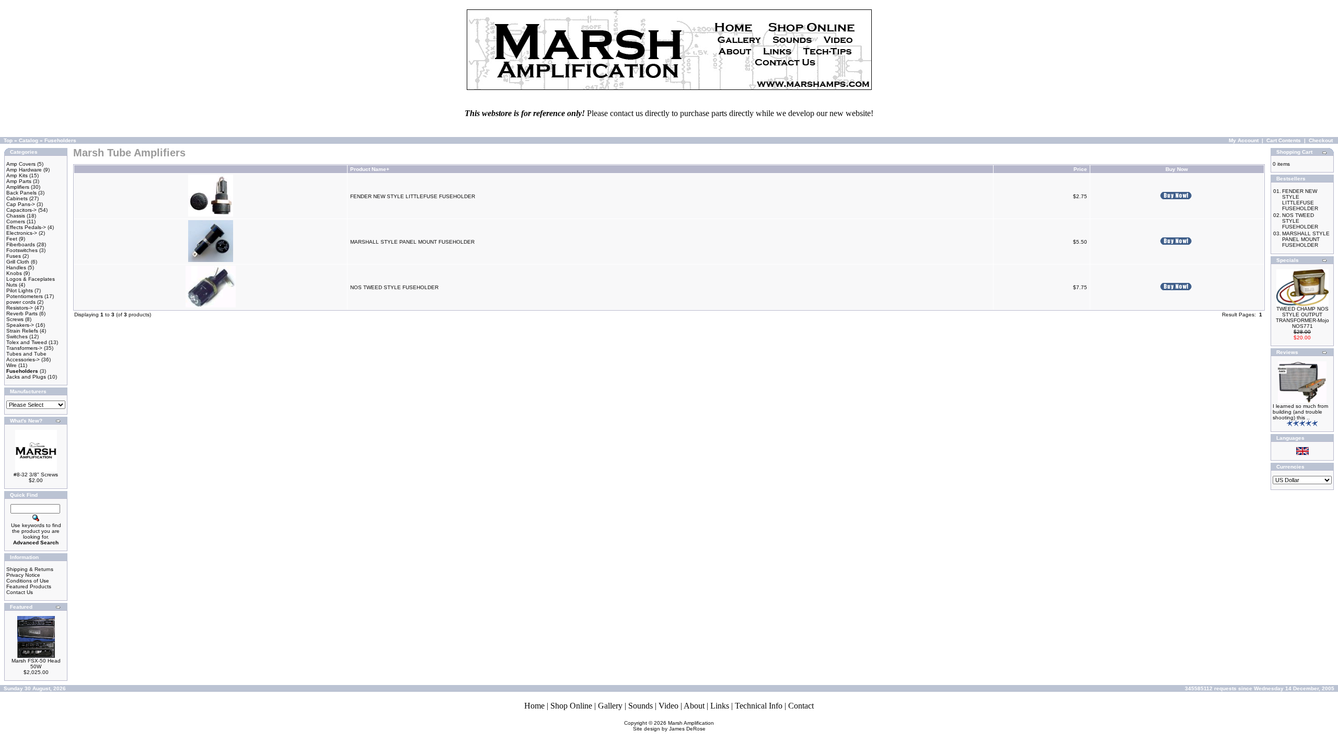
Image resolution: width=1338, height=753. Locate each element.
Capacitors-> (21, 210)
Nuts (11, 285)
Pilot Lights (19, 290)
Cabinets (17, 198)
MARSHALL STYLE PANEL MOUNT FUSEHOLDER (412, 242)
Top (8, 140)
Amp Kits (17, 175)
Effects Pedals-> (26, 227)
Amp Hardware (24, 170)
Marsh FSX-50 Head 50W (36, 663)
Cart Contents (1283, 140)
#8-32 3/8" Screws (36, 474)
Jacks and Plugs (26, 377)
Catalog (28, 140)
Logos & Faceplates (30, 279)
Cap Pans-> (20, 204)
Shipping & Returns (29, 569)
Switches (17, 336)
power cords (21, 302)
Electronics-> (21, 233)
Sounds (640, 705)
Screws (15, 319)
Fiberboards (20, 244)
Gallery (610, 705)
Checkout (1321, 140)
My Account (1244, 140)
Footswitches (22, 250)
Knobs (14, 273)
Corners (15, 221)
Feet (11, 239)
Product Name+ (369, 169)
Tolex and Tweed (26, 342)
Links (719, 705)
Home (534, 705)
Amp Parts (18, 181)
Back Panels (21, 193)
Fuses (13, 256)
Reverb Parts (22, 313)
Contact (801, 705)
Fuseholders (60, 140)
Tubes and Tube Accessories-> (26, 356)
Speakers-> (20, 325)
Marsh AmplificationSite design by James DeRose (673, 726)
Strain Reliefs (22, 331)
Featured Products (28, 586)
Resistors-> (19, 308)
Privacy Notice (23, 575)
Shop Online (571, 705)
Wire (11, 365)
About (694, 705)
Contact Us (19, 592)
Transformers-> (24, 348)
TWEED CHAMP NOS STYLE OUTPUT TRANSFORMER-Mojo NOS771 (1302, 317)
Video (668, 705)
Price (1080, 169)
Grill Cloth (17, 262)
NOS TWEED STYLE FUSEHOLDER (394, 287)
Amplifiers (17, 187)
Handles (16, 267)
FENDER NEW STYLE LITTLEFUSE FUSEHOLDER (412, 196)
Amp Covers (21, 164)
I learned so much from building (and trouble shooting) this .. (1300, 411)
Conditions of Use (27, 581)
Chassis (15, 216)
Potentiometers (24, 296)
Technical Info (758, 705)
